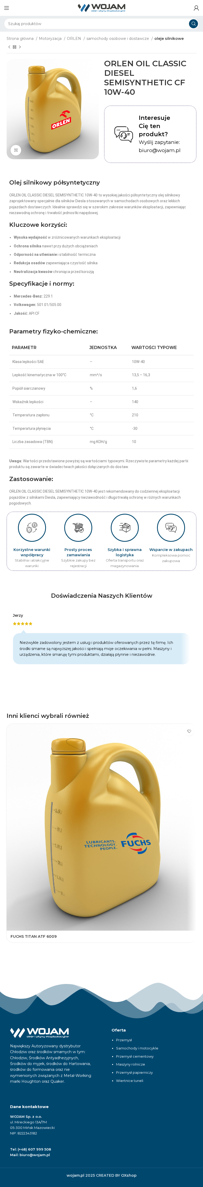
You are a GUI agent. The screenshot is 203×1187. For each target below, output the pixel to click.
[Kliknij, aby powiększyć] (16, 150)
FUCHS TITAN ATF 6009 (34, 936)
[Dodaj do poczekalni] (189, 731)
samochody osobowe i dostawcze (118, 38)
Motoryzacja (51, 38)
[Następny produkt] (19, 47)
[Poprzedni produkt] (9, 47)
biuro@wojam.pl (35, 1155)
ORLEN (74, 38)
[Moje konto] (196, 8)
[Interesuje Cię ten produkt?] (124, 134)
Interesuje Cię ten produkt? (154, 126)
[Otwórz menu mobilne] (6, 8)
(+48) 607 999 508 (34, 1149)
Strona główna (21, 38)
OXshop (129, 1175)
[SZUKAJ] (193, 23)
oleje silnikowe (169, 38)
